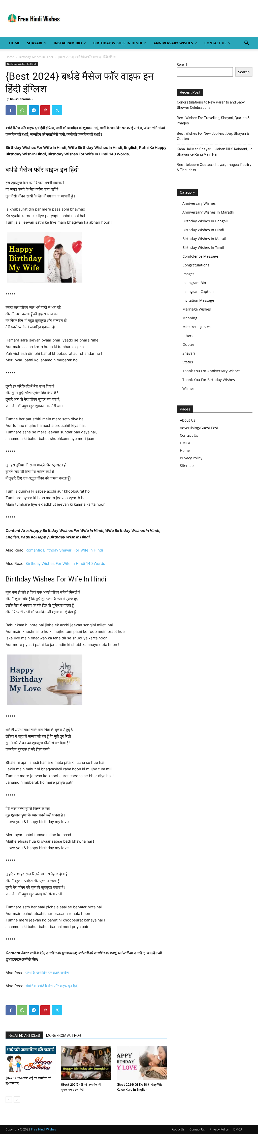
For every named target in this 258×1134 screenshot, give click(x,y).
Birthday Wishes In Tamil (203, 247)
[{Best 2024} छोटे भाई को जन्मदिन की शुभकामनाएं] (31, 1060)
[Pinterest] (45, 110)
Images (188, 273)
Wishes (188, 388)
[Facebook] (11, 110)
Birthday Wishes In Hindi (117, 43)
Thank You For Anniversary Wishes (211, 370)
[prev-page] (9, 1099)
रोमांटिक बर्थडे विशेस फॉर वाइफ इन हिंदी (51, 985)
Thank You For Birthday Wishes (208, 379)
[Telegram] (34, 110)
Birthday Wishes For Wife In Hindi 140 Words (65, 563)
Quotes (188, 344)
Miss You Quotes (196, 326)
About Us (187, 420)
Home (14, 43)
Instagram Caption (198, 291)
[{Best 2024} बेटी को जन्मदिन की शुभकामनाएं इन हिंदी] (86, 1063)
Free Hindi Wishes (43, 1129)
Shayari (34, 43)
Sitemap (187, 465)
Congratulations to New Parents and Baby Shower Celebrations (211, 105)
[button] (246, 43)
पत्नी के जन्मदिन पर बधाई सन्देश (47, 972)
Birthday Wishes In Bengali (205, 221)
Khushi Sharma (20, 99)
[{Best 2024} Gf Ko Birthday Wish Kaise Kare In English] (142, 1063)
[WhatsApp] (22, 110)
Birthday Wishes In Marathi (205, 238)
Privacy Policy (191, 458)
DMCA (185, 442)
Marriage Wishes (196, 309)
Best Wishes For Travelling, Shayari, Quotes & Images (213, 120)
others (187, 335)
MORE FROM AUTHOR (63, 1036)
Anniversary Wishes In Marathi (208, 212)
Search (182, 64)
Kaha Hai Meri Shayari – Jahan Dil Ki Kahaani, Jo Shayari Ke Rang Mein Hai (214, 151)
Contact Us (215, 43)
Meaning (189, 318)
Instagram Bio (68, 43)
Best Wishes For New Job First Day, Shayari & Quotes (213, 136)
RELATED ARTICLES (24, 1036)
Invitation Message (198, 300)
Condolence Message (200, 256)
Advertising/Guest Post (199, 427)
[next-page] (17, 1099)
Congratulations (195, 265)
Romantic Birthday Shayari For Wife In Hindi (64, 550)
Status (187, 362)
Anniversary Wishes (173, 43)
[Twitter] (57, 110)
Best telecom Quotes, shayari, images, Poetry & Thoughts (214, 167)
